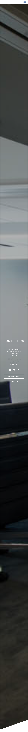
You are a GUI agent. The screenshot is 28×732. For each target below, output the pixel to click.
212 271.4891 (14, 363)
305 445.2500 (14, 353)
